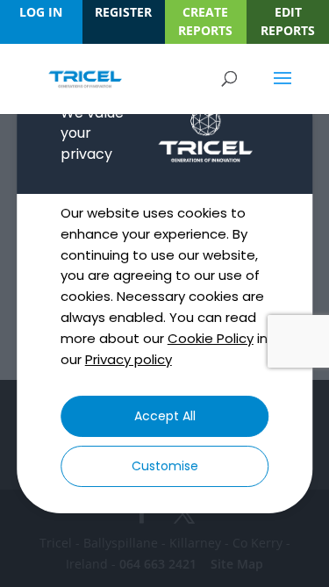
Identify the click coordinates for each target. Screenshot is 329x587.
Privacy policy (128, 359)
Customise (165, 466)
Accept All (165, 416)
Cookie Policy (211, 338)
